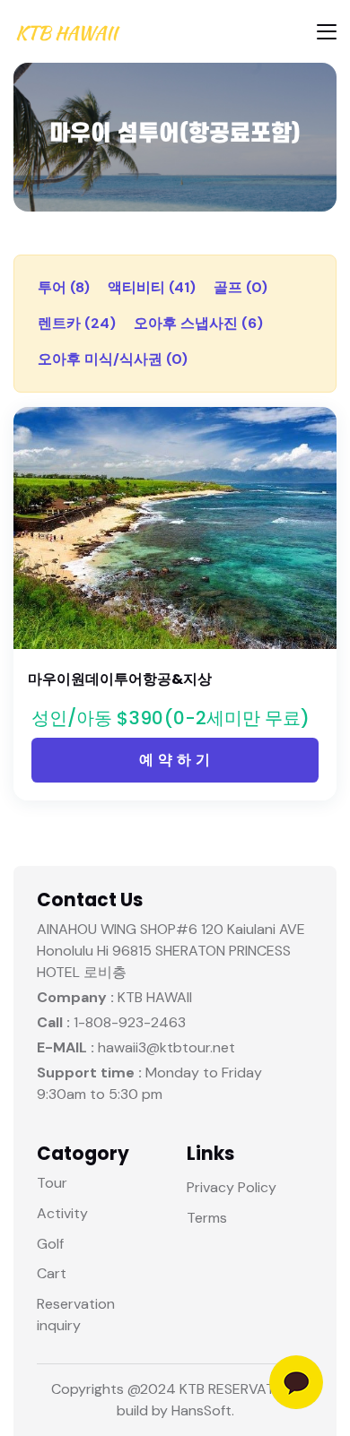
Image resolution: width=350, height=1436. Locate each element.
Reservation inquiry (76, 1314)
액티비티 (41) (152, 287)
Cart (51, 1273)
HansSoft (201, 1410)
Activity (62, 1213)
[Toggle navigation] (327, 32)
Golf (50, 1243)
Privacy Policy (231, 1187)
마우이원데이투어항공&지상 (120, 679)
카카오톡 (296, 1382)
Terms (207, 1217)
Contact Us (90, 900)
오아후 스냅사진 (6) (198, 323)
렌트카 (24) (77, 323)
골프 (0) (240, 287)
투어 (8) (64, 287)
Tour (52, 1182)
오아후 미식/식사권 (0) (113, 359)
